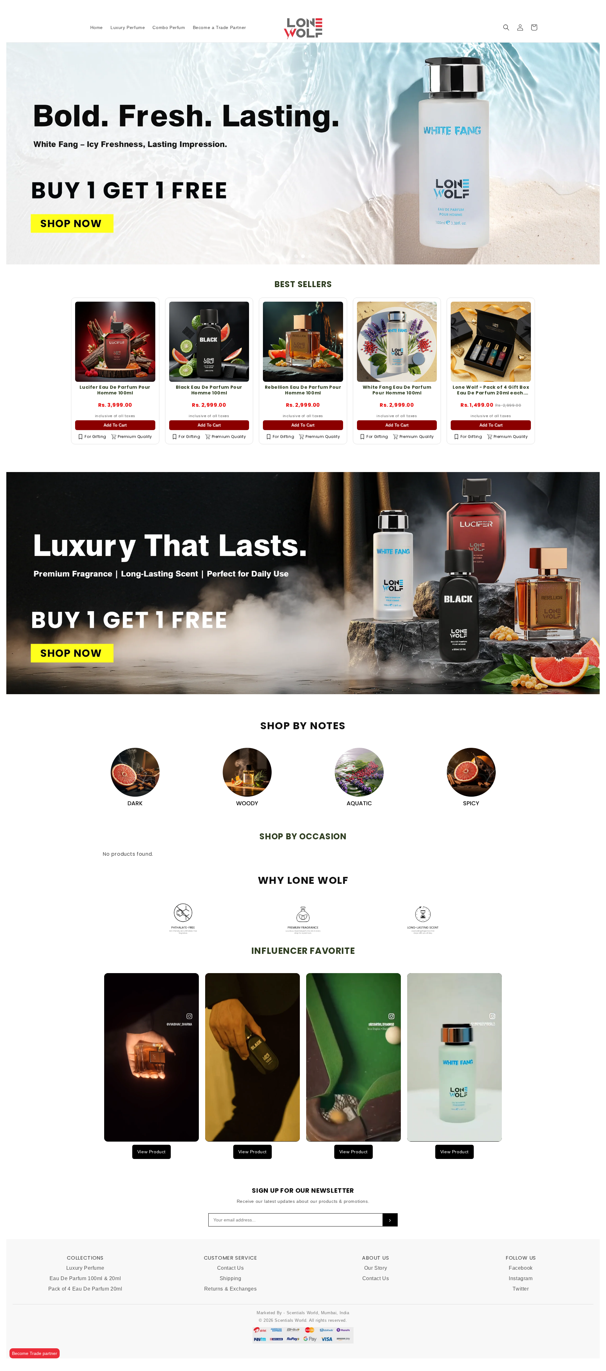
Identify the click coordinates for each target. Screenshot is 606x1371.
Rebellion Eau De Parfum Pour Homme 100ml (303, 390)
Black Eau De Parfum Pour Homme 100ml (209, 390)
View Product (151, 1151)
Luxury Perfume (85, 1268)
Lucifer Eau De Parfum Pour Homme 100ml (115, 390)
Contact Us (230, 1268)
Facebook (521, 1268)
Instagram (520, 1278)
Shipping (230, 1278)
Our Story (375, 1268)
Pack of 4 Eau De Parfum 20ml (85, 1288)
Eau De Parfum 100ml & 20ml (85, 1278)
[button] (506, 27)
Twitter (521, 1288)
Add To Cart (115, 425)
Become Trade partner (34, 1353)
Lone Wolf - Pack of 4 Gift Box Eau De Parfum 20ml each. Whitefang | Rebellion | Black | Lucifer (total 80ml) (491, 396)
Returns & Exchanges (230, 1288)
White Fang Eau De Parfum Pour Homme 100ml (397, 390)
